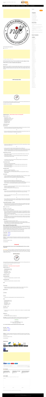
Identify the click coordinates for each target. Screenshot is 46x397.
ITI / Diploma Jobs (23, 5)
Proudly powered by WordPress (18, 395)
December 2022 (34, 72)
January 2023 (33, 71)
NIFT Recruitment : (5, 249)
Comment (4, 378)
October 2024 (33, 49)
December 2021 (34, 87)
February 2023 (34, 70)
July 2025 (33, 40)
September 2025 (34, 38)
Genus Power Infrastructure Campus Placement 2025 (25, 371)
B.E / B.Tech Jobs (32, 5)
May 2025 (33, 43)
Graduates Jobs (27, 5)
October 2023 (33, 60)
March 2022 (33, 83)
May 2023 (33, 66)
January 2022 (33, 86)
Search (33, 9)
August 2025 (33, 39)
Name (4, 387)
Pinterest (12, 363)
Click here (9, 235)
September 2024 (34, 50)
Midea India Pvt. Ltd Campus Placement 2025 (16, 371)
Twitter (9, 363)
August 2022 (33, 77)
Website (22, 387)
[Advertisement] (16, 13)
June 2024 (33, 54)
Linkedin (16, 363)
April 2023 (33, 67)
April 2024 (33, 56)
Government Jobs (13, 5)
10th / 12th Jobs (18, 5)
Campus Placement (8, 5)
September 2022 (34, 76)
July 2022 (33, 78)
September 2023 (34, 61)
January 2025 (33, 45)
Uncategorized (34, 21)
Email (13, 387)
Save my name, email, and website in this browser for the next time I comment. (12, 390)
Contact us (4, 2)
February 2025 (34, 44)
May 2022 (33, 81)
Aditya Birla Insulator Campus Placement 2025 (6, 371)
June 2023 (33, 65)
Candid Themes (29, 395)
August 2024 (33, 51)
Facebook (5, 363)
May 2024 (33, 55)
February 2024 (34, 59)
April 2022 (33, 82)
